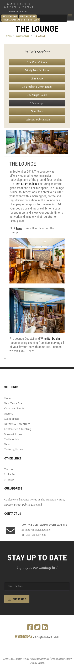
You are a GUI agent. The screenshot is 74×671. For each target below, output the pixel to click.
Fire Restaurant (9, 16)
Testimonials (11, 439)
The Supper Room (37, 95)
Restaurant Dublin (26, 184)
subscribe (19, 599)
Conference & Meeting (17, 429)
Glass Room (37, 78)
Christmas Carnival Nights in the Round (20, 20)
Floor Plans (37, 111)
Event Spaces (22, 36)
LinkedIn (9, 474)
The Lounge (39, 36)
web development (60, 658)
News (7, 444)
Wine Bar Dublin (50, 338)
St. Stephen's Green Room (37, 87)
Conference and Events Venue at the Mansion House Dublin (18, 8)
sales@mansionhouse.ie (37, 529)
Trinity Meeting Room (37, 70)
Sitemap (9, 479)
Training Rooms (13, 449)
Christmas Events (14, 408)
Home (9, 36)
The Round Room (37, 62)
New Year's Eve (13, 403)
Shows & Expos (13, 434)
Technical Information (37, 119)
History (8, 413)
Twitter (8, 469)
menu (70, 16)
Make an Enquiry (28, 16)
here (19, 228)
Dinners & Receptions (17, 424)
